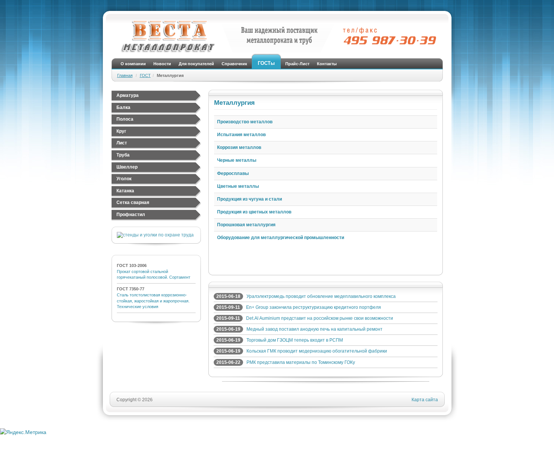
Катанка (125, 190)
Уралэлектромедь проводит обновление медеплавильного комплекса (321, 296)
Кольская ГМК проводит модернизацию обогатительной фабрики (316, 351)
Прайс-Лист (297, 63)
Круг (121, 131)
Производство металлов (244, 121)
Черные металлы (236, 160)
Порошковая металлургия (246, 224)
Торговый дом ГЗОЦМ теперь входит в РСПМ (294, 340)
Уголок (124, 178)
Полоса (124, 119)
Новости (162, 63)
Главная (125, 75)
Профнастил (130, 214)
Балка (123, 107)
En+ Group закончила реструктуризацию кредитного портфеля (313, 307)
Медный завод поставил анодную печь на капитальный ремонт (314, 329)
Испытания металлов (241, 134)
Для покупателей (196, 63)
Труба (123, 155)
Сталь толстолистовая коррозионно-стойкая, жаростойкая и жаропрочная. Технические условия (153, 301)
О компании (133, 63)
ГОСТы (266, 63)
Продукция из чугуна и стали (249, 199)
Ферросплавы (233, 173)
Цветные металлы (238, 186)
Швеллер (127, 167)
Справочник (234, 63)
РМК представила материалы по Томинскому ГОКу (300, 362)
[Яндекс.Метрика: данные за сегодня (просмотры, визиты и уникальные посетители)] (23, 432)
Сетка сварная (132, 202)
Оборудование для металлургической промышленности (280, 237)
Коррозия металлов (239, 147)
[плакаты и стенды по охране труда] (155, 235)
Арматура (127, 95)
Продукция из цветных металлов (254, 212)
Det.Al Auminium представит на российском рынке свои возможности (319, 318)
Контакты (327, 63)
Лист (121, 143)
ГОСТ (145, 75)
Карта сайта (425, 399)
